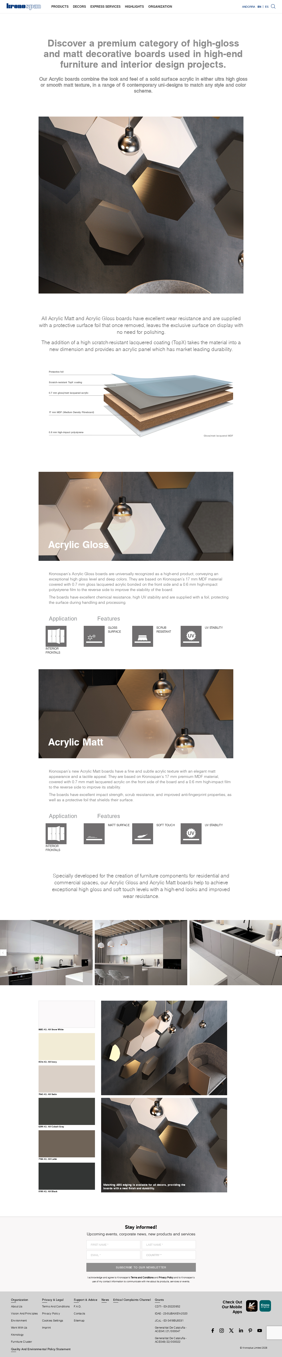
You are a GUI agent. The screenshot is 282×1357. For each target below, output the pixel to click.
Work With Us (19, 1327)
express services (105, 6)
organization (160, 6)
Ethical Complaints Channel (132, 1300)
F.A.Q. (77, 1306)
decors (79, 6)
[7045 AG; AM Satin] (67, 1090)
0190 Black (48, 1191)
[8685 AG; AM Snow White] (67, 1026)
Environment (19, 1320)
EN (259, 6)
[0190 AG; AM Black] (67, 1188)
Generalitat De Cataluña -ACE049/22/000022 (171, 1340)
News (105, 1300)
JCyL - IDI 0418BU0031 (169, 1320)
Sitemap (79, 1320)
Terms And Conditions (56, 1306)
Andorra (248, 6)
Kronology (17, 1335)
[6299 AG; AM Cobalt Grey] (67, 1123)
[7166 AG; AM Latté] (67, 1155)
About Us (16, 1306)
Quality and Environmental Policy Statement (40, 1349)
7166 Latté (48, 1158)
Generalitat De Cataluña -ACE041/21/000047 (171, 1329)
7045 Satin (48, 1094)
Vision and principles (24, 1313)
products (60, 6)
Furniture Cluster (21, 1342)
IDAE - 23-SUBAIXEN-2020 (171, 1313)
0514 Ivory (48, 1061)
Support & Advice (85, 1300)
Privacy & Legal (52, 1300)
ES (267, 6)
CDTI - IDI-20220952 (167, 1306)
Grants (159, 1300)
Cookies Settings (52, 1320)
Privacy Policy (51, 1313)
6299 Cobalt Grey (51, 1126)
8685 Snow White (51, 1029)
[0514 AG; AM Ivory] (67, 1058)
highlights (134, 6)
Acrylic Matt (75, 742)
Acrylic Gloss (78, 544)
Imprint (46, 1327)
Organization (19, 1300)
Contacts (79, 1313)
